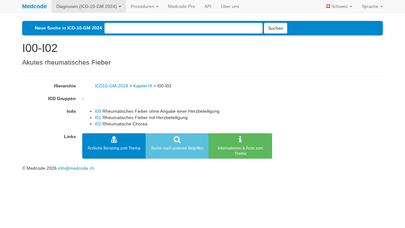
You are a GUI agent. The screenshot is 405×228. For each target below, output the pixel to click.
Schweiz (339, 6)
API (207, 6)
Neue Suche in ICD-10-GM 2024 (68, 27)
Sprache (371, 6)
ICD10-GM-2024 (111, 85)
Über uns (230, 6)
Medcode (34, 6)
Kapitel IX (142, 85)
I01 (98, 117)
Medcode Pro (181, 6)
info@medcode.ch (76, 168)
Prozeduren (143, 6)
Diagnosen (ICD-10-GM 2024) (87, 6)
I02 (98, 123)
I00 (98, 111)
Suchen (275, 28)
